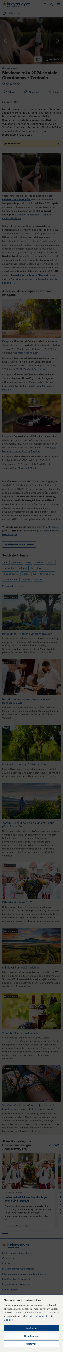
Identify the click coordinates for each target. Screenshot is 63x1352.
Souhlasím (31, 1328)
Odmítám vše (31, 1336)
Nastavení (31, 1343)
